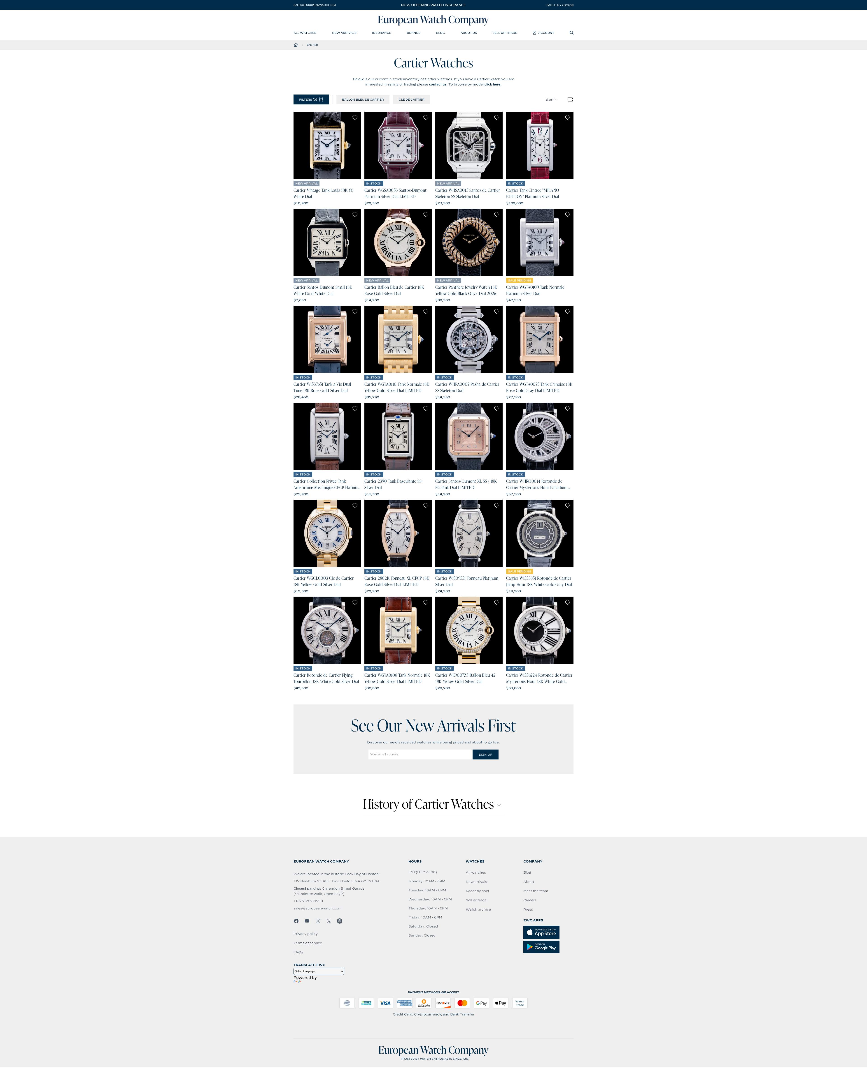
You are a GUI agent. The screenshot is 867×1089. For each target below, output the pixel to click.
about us (469, 32)
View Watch (327, 145)
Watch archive (478, 909)
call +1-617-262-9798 (559, 5)
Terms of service (308, 943)
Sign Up (485, 754)
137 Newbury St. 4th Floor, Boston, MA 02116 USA (337, 881)
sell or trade (504, 32)
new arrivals (344, 32)
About (528, 882)
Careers (529, 900)
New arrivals (476, 882)
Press (528, 909)
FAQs (298, 952)
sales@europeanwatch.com (315, 5)
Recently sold (477, 891)
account (546, 32)
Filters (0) (308, 99)
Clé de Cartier (411, 99)
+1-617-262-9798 (308, 901)
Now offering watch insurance (433, 5)
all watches (305, 32)
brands (413, 32)
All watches (476, 872)
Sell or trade (476, 900)
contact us (437, 84)
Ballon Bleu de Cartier (363, 99)
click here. (493, 84)
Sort (550, 100)
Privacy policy (306, 934)
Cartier (312, 45)
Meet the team (535, 891)
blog (440, 32)
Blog (527, 872)
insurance (381, 32)
